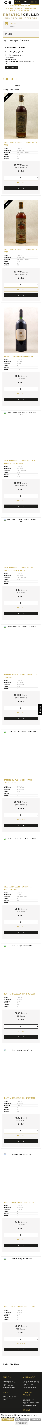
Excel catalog (11, 67)
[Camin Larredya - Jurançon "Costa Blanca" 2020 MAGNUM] (21, 434)
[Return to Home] (5, 40)
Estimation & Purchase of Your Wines (20, 5)
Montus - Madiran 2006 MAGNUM (18, 356)
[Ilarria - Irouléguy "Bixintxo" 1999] (21, 1071)
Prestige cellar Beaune (17, 10)
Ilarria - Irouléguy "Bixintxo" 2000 (19, 994)
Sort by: (17, 85)
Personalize (36, 1420)
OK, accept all (8, 1420)
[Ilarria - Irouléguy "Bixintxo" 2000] (21, 967)
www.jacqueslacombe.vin (29, 1405)
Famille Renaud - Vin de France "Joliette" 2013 (18, 781)
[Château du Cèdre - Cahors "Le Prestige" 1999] (21, 860)
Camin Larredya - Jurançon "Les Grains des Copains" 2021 (18, 568)
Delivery (6, 1392)
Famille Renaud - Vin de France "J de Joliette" (20, 676)
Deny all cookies (22, 1420)
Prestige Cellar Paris (30, 8)
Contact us (28, 10)
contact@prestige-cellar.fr (10, 1387)
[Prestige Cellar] (21, 16)
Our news (26, 1410)
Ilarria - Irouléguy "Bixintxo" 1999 (19, 1098)
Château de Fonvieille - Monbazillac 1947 (21, 143)
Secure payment (29, 1377)
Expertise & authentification (14, 8)
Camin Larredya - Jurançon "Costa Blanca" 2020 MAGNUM (19, 462)
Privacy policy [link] (21, 1423)
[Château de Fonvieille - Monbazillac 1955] (21, 223)
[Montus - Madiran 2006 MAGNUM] (21, 330)
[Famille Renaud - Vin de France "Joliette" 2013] (21, 753)
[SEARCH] (40, 713)
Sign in (17, 2)
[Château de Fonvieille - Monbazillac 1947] (21, 116)
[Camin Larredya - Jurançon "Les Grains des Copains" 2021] (21, 541)
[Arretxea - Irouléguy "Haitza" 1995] (21, 1176)
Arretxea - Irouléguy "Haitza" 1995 (19, 1202)
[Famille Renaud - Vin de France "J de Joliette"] (21, 648)
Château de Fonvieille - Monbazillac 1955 (21, 250)
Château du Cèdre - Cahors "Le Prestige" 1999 (18, 888)
